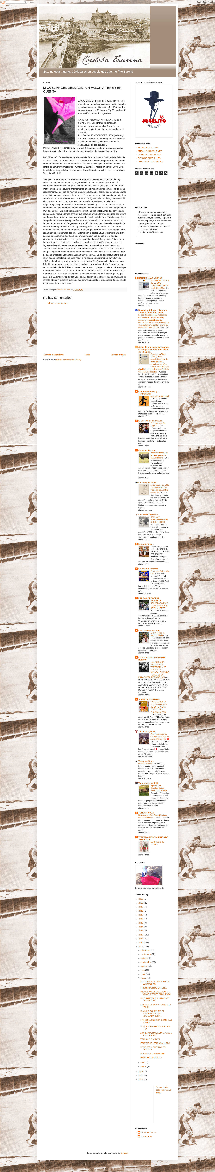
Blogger (124, 1153)
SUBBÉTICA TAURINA (149, 699)
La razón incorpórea (148, 568)
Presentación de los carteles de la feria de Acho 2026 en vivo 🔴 (159, 736)
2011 (141, 939)
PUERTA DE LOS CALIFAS (150, 161)
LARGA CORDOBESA (148, 598)
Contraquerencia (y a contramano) (148, 392)
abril (143, 1062)
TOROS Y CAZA (146, 813)
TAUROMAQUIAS (146, 731)
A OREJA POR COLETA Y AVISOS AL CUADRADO (156, 1034)
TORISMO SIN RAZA (150, 1039)
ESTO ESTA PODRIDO (151, 1057)
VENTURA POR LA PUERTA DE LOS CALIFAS (155, 982)
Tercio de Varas (146, 761)
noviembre (146, 954)
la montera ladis (146, 544)
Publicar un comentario (57, 303)
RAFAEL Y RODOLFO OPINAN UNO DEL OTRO (159, 519)
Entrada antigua (118, 355)
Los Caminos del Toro (149, 630)
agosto (144, 966)
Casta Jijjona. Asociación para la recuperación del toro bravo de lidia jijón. (153, 349)
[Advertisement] (85, 329)
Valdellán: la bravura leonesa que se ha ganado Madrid (159, 455)
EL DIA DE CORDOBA (148, 147)
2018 (141, 911)
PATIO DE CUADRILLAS (149, 158)
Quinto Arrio (146, 1136)
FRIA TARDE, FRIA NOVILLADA (155, 1043)
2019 (141, 907)
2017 (141, 915)
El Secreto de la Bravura (150, 421)
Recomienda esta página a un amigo (163, 1090)
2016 (141, 919)
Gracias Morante (145, 763)
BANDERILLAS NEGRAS (150, 278)
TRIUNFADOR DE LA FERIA (153, 988)
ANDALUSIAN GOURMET (150, 151)
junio (143, 974)
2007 (141, 1075)
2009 (141, 946)
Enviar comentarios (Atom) (68, 360)
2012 (141, 935)
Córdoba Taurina (148, 1132)
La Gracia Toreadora (148, 514)
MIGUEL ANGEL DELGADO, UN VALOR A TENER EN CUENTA (155, 993)
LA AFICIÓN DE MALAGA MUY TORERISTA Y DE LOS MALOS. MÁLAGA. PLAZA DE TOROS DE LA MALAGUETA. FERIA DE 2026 (153, 669)
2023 (141, 899)
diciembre (146, 950)
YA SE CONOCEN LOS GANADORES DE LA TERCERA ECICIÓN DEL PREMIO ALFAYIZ (158, 707)
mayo (144, 978)
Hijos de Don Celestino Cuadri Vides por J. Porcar (158, 788)
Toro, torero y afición (148, 783)
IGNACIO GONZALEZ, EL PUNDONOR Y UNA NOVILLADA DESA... (152, 1013)
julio (143, 970)
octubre (145, 958)
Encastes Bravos (146, 450)
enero (144, 1066)
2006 (141, 1079)
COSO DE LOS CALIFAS (149, 154)
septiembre (146, 962)
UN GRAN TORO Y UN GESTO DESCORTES (155, 999)
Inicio (87, 355)
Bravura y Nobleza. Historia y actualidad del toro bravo (152, 311)
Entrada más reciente (54, 355)
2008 (141, 1071)
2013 (141, 930)
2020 (141, 903)
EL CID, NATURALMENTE (152, 1053)
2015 (141, 923)
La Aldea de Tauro (147, 482)
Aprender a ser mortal (159, 396)
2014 (141, 927)
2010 (141, 942)
